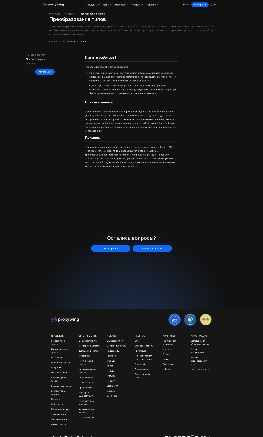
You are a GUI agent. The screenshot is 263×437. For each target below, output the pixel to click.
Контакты (167, 349)
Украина (111, 391)
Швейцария (112, 385)
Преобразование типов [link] (92, 13)
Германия (111, 355)
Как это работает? (36, 54)
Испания (111, 381)
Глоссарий (69, 13)
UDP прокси (57, 404)
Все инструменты (88, 341)
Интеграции (140, 351)
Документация (142, 369)
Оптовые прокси (59, 419)
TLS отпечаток (86, 417)
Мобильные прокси (60, 362)
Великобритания (115, 341)
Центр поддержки (200, 369)
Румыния (111, 375)
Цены (106, 4)
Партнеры (168, 364)
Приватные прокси (60, 409)
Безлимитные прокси (61, 386)
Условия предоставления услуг (199, 361)
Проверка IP (85, 355)
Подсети (55, 399)
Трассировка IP (86, 387)
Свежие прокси (58, 414)
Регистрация (200, 4)
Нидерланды (113, 351)
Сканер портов (86, 382)
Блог (137, 341)
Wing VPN (56, 367)
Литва (110, 365)
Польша (110, 371)
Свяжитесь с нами (152, 248)
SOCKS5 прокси (59, 372)
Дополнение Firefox (88, 351)
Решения (151, 4)
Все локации (113, 395)
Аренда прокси (58, 424)
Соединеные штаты (116, 345)
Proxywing (54, 13)
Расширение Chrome (89, 345)
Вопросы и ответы (144, 345)
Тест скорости (86, 377)
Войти (186, 4)
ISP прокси (56, 357)
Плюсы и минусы (35, 59)
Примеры (31, 63)
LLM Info (167, 369)
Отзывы (166, 354)
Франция (111, 361)
